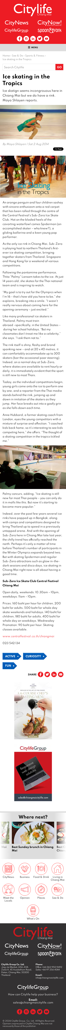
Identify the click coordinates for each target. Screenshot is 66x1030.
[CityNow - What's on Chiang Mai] (49, 23)
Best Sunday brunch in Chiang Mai (33, 837)
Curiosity (33, 656)
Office (49, 967)
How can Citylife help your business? (33, 994)
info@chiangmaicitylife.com (50, 977)
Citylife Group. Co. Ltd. (23, 1020)
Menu (34, 47)
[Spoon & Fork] (49, 30)
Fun (8, 665)
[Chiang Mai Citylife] (33, 10)
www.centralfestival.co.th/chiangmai (28, 636)
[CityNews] (16, 23)
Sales (48, 969)
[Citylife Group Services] (16, 30)
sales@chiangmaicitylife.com (33, 1001)
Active (10, 656)
